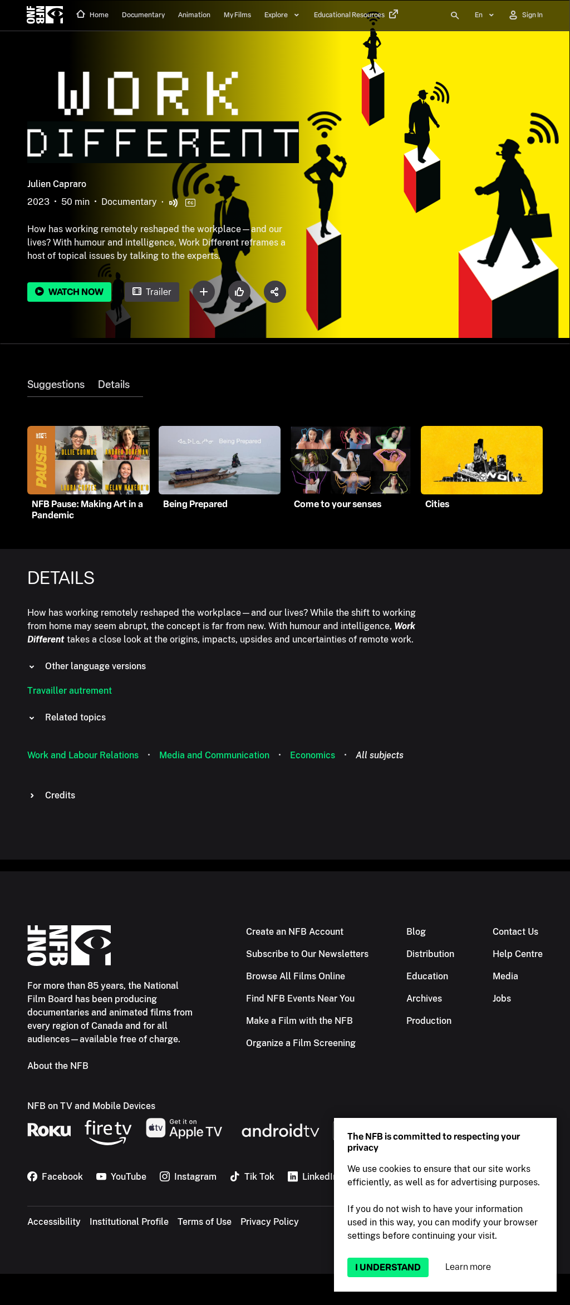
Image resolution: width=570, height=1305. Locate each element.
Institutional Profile (129, 1221)
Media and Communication (214, 755)
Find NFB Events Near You (300, 998)
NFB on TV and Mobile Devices (91, 1106)
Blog (416, 931)
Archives (424, 998)
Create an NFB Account (294, 931)
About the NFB (58, 1066)
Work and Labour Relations (83, 755)
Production (428, 1020)
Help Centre (518, 954)
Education (427, 976)
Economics (312, 755)
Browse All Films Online (295, 976)
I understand (388, 1267)
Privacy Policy (269, 1221)
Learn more (468, 1267)
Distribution (430, 954)
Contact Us (515, 931)
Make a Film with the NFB (299, 1020)
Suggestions (56, 385)
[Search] (454, 15)
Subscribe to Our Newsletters (307, 954)
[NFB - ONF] (45, 15)
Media (505, 976)
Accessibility (54, 1221)
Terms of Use (205, 1221)
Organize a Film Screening (301, 1043)
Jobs (502, 998)
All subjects (380, 755)
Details (114, 385)
